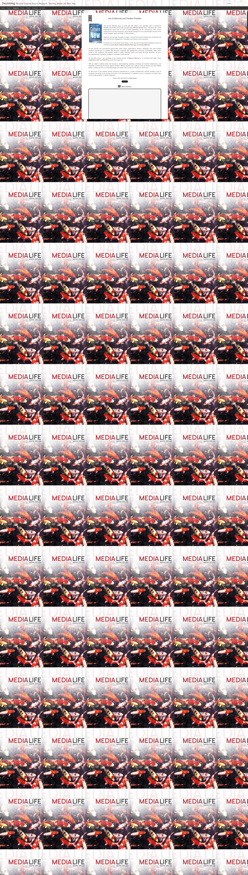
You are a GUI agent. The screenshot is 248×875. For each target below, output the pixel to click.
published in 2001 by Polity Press (99, 60)
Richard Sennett (138, 28)
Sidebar (28, 8)
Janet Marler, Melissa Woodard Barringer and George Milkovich (130, 45)
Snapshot (35, 8)
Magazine (16, 8)
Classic (3, 8)
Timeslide (42, 8)
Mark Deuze (133, 78)
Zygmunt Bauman (134, 58)
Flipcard (9, 8)
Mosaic (22, 8)
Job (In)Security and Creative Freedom (125, 18)
